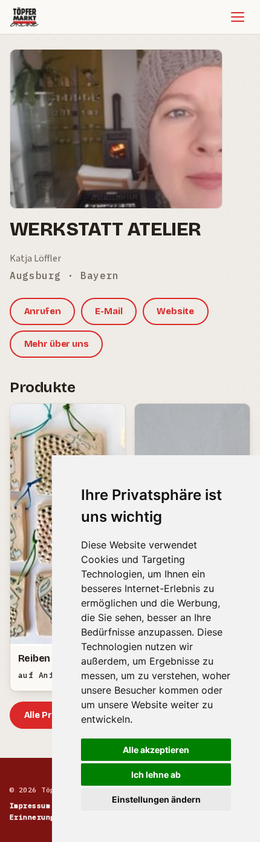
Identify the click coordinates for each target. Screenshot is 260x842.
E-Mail (108, 311)
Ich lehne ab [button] (156, 774)
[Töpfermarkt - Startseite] (24, 17)
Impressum (30, 805)
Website (175, 311)
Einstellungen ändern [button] (156, 799)
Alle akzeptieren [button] (156, 750)
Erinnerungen (37, 816)
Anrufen (42, 311)
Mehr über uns (56, 343)
